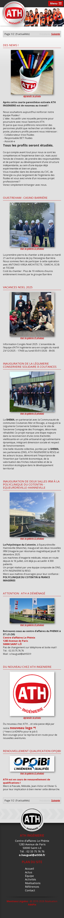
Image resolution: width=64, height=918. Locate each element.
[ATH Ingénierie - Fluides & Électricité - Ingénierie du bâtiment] (14, 13)
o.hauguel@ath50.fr (32, 855)
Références (32, 886)
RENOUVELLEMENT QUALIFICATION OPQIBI (32, 751)
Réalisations (32, 883)
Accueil (29, 868)
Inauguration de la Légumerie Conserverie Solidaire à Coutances (30, 365)
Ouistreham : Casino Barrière (25, 198)
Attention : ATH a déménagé (24, 593)
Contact (30, 890)
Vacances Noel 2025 (18, 287)
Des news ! (10, 45)
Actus (28, 872)
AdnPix (32, 904)
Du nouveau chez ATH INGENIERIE (27, 667)
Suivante (55, 34)
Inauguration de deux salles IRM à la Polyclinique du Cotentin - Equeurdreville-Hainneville (31, 484)
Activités (30, 879)
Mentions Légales (17, 901)
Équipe (29, 876)
